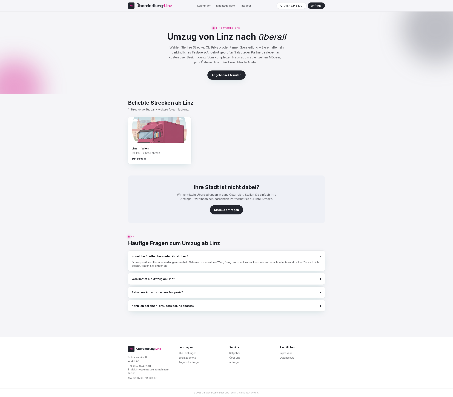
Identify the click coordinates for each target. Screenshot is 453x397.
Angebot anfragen (189, 362)
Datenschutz (287, 357)
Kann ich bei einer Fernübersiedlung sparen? (226, 306)
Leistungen (204, 5)
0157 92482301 (293, 5)
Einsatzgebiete (225, 5)
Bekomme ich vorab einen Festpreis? (226, 292)
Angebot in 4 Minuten (226, 75)
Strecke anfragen (226, 210)
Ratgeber (245, 5)
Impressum (286, 353)
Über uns (234, 357)
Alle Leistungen (187, 353)
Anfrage (316, 5)
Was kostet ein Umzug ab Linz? (226, 279)
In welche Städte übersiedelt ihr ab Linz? (226, 256)
